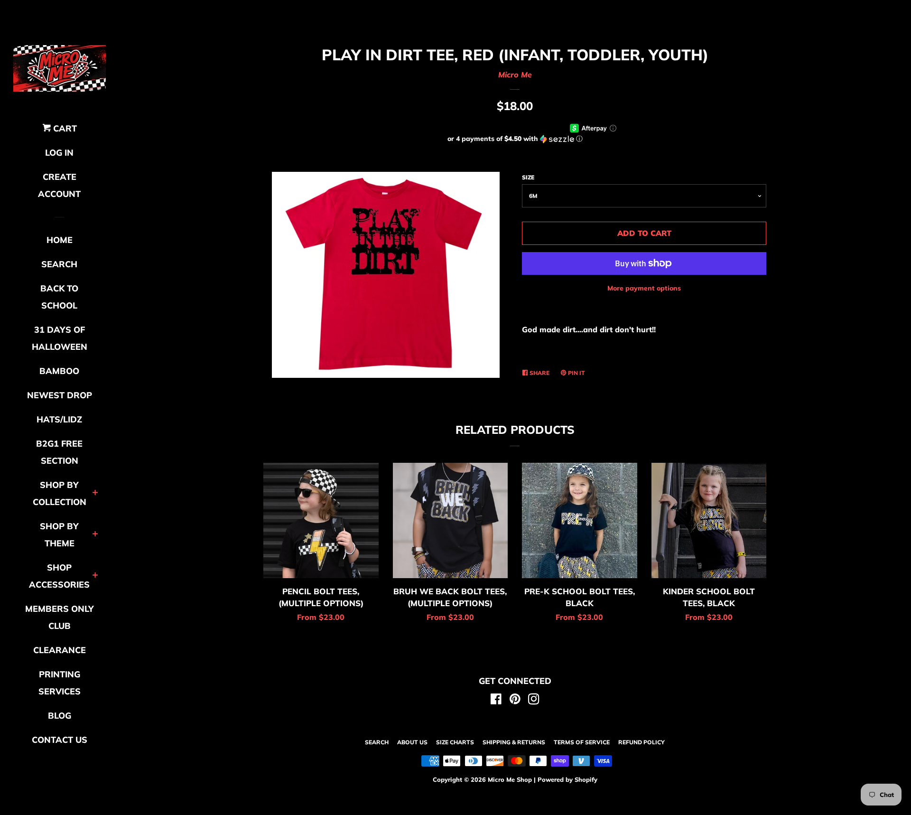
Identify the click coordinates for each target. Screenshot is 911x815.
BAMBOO (59, 370)
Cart (64, 128)
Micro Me (515, 74)
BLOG (59, 715)
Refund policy (641, 742)
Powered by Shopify (567, 779)
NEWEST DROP (59, 395)
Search (377, 742)
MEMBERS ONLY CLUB (59, 617)
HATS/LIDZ (59, 419)
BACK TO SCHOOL (59, 297)
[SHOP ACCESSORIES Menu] (95, 576)
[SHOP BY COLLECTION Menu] (95, 493)
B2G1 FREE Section (59, 452)
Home (59, 239)
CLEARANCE (59, 650)
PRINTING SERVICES (59, 683)
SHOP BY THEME (59, 535)
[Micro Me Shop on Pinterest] (515, 700)
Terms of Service (582, 742)
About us (412, 742)
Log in (59, 152)
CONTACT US (59, 739)
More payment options (644, 288)
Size (528, 177)
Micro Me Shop (510, 779)
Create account (59, 185)
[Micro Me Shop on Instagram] (533, 700)
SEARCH (59, 264)
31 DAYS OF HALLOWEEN (59, 338)
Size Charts (455, 742)
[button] (514, 138)
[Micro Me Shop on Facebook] (496, 700)
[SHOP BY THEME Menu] (95, 535)
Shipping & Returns (514, 742)
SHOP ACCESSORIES (59, 576)
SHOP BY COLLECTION (59, 493)
